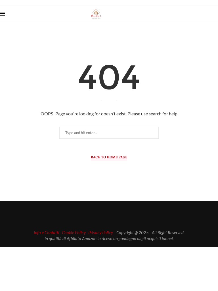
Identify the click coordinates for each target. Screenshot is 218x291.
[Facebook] (198, 13)
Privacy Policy (100, 232)
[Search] (215, 13)
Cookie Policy (74, 232)
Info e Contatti (46, 232)
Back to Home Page (109, 157)
